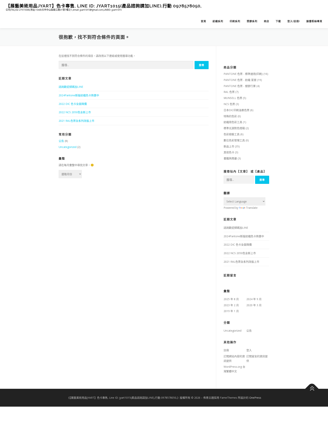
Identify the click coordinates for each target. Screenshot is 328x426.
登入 (249, 350)
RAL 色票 (229, 92)
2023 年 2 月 (231, 305)
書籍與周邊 (230, 158)
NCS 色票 (229, 104)
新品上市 (229, 146)
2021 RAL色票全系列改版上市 (76, 121)
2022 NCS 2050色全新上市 (75, 112)
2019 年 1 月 (231, 311)
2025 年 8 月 (231, 299)
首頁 (203, 21)
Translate (252, 207)
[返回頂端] (312, 389)
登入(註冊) (293, 21)
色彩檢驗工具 (232, 134)
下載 (278, 21)
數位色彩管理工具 (234, 140)
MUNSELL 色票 (233, 98)
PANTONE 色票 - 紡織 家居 (240, 80)
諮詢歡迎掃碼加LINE (71, 87)
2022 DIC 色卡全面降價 (73, 104)
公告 (61, 141)
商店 (266, 21)
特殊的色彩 (230, 116)
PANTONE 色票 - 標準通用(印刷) (243, 74)
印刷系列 (235, 21)
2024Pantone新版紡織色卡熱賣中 (79, 95)
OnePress (255, 397)
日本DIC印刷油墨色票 (236, 110)
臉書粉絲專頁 (314, 21)
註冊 (226, 350)
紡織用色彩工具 (233, 122)
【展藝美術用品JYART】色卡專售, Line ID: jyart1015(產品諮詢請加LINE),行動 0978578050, (104, 5)
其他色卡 (229, 152)
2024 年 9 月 (254, 299)
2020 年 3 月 (254, 305)
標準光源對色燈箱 (234, 128)
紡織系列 (218, 21)
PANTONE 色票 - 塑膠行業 (240, 86)
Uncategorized (67, 147)
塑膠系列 (252, 21)
